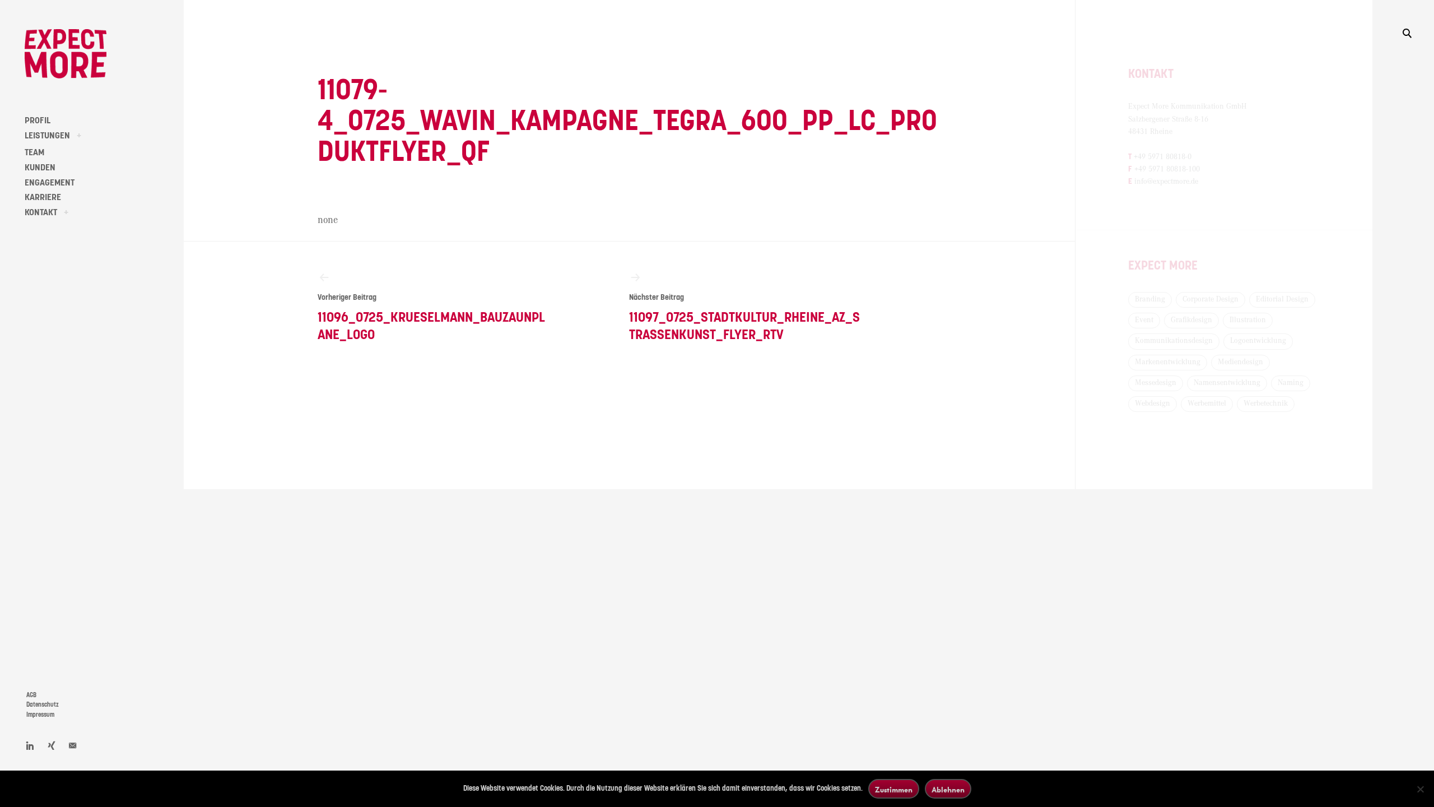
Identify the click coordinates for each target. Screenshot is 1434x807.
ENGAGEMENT (50, 182)
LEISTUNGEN (47, 135)
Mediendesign (1240, 362)
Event (1144, 320)
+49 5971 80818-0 (1162, 157)
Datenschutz (42, 705)
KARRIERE (43, 197)
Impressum (40, 715)
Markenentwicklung (1167, 362)
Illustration (1248, 320)
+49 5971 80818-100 (1167, 169)
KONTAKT (41, 212)
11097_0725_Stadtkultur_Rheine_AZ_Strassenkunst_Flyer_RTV (744, 318)
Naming (1290, 383)
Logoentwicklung (1258, 341)
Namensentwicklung (1227, 383)
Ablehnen (948, 789)
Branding (1150, 299)
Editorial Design (1282, 299)
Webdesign (1152, 403)
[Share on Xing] (51, 745)
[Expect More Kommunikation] (65, 53)
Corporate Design (1210, 299)
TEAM (34, 152)
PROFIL (37, 120)
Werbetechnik (1266, 403)
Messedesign (1155, 383)
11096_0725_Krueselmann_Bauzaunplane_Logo (431, 318)
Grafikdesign (1191, 320)
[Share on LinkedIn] (30, 745)
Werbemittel (1207, 403)
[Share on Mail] (72, 745)
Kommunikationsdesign (1174, 341)
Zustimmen (893, 789)
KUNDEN (40, 167)
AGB (31, 695)
